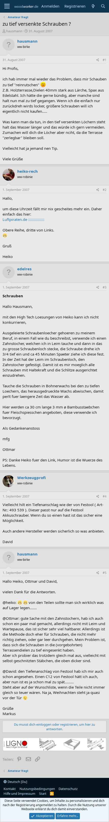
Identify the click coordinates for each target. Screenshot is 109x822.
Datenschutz (68, 788)
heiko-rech (27, 171)
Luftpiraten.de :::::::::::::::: (23, 219)
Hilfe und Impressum (19, 793)
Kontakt (10, 788)
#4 (104, 496)
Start (42, 793)
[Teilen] (98, 60)
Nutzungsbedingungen (37, 788)
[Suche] (103, 6)
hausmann (14, 31)
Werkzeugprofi (31, 477)
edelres (24, 268)
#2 (104, 190)
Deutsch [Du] (17, 781)
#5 (104, 573)
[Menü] (7, 6)
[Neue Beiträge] (93, 6)
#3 (104, 287)
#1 (104, 60)
